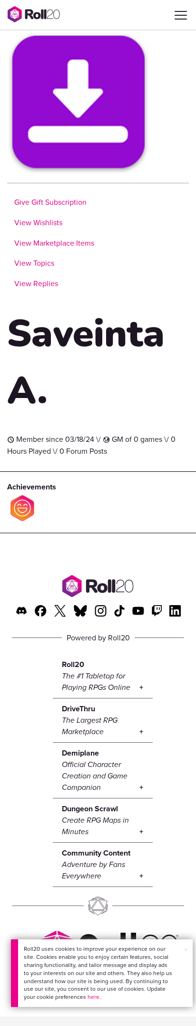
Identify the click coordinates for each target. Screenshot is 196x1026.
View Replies (36, 283)
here (93, 997)
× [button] (186, 949)
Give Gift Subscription (50, 202)
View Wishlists (38, 222)
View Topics (34, 263)
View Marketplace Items (54, 243)
